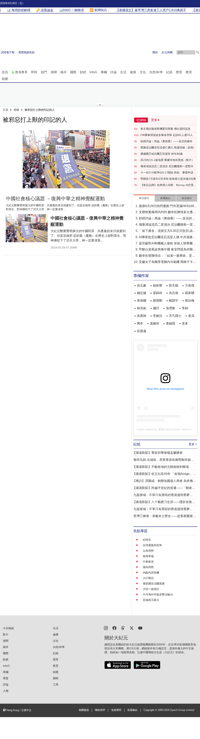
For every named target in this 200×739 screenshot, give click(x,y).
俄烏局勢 (148, 567)
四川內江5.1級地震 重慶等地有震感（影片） (167, 160)
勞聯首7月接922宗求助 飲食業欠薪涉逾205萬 (168, 178)
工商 (55, 684)
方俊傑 (189, 285)
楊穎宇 (173, 300)
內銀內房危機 (151, 572)
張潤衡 (170, 308)
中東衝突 (148, 561)
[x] (132, 627)
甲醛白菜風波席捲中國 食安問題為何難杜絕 (167, 250)
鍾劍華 (157, 285)
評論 (113, 72)
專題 (5, 678)
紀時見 (147, 539)
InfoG (93, 72)
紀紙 (169, 72)
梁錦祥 (157, 293)
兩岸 (63, 72)
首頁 (5, 72)
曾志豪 (141, 285)
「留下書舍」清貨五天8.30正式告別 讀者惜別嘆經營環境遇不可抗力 (167, 231)
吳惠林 (141, 315)
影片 (5, 634)
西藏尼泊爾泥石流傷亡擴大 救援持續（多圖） (168, 147)
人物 (5, 690)
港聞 (54, 72)
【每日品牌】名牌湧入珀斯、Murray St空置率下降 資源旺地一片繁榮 (168, 185)
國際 (73, 72)
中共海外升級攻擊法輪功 (158, 594)
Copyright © (151, 710)
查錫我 (170, 323)
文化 (143, 72)
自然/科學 (156, 72)
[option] (66, 159)
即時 (34, 72)
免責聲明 (116, 710)
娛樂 (5, 78)
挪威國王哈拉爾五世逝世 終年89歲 (161, 153)
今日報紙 (8, 628)
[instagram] (106, 627)
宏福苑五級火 (151, 599)
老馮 (191, 315)
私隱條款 (132, 710)
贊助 (155, 52)
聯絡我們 (100, 710)
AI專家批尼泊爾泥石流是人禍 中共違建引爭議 (167, 237)
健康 (133, 72)
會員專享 (21, 72)
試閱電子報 (7, 52)
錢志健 (141, 293)
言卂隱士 (175, 315)
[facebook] (114, 627)
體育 (179, 72)
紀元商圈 (167, 52)
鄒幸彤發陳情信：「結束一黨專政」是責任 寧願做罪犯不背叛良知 (167, 256)
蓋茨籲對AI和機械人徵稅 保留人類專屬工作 (167, 244)
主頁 (5, 109)
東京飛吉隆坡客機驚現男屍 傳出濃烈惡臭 (165, 128)
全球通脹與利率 (152, 545)
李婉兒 (157, 315)
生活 (123, 72)
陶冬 (140, 323)
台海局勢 (148, 550)
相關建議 (84, 710)
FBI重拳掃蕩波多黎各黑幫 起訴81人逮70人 (166, 135)
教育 (189, 72)
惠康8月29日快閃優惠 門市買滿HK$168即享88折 (168, 206)
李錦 (185, 308)
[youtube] (140, 627)
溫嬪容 (154, 323)
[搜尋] (197, 52)
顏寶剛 (157, 300)
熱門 (44, 72)
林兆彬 (141, 308)
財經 (83, 72)
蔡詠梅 (189, 300)
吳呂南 (173, 293)
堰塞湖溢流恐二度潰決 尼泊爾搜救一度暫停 (166, 166)
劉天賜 (173, 285)
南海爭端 (148, 556)
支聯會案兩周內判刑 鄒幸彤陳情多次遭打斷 (167, 212)
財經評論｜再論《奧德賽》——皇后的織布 (166, 141)
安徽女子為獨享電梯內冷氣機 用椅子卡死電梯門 (167, 262)
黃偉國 (141, 300)
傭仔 (156, 308)
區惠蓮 (141, 331)
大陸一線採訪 (151, 589)
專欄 (104, 72)
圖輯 (55, 678)
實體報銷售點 (26, 52)
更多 (185, 323)
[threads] (123, 627)
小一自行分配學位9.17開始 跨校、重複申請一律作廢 (168, 172)
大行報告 (148, 578)
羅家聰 (189, 293)
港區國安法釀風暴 (154, 583)
